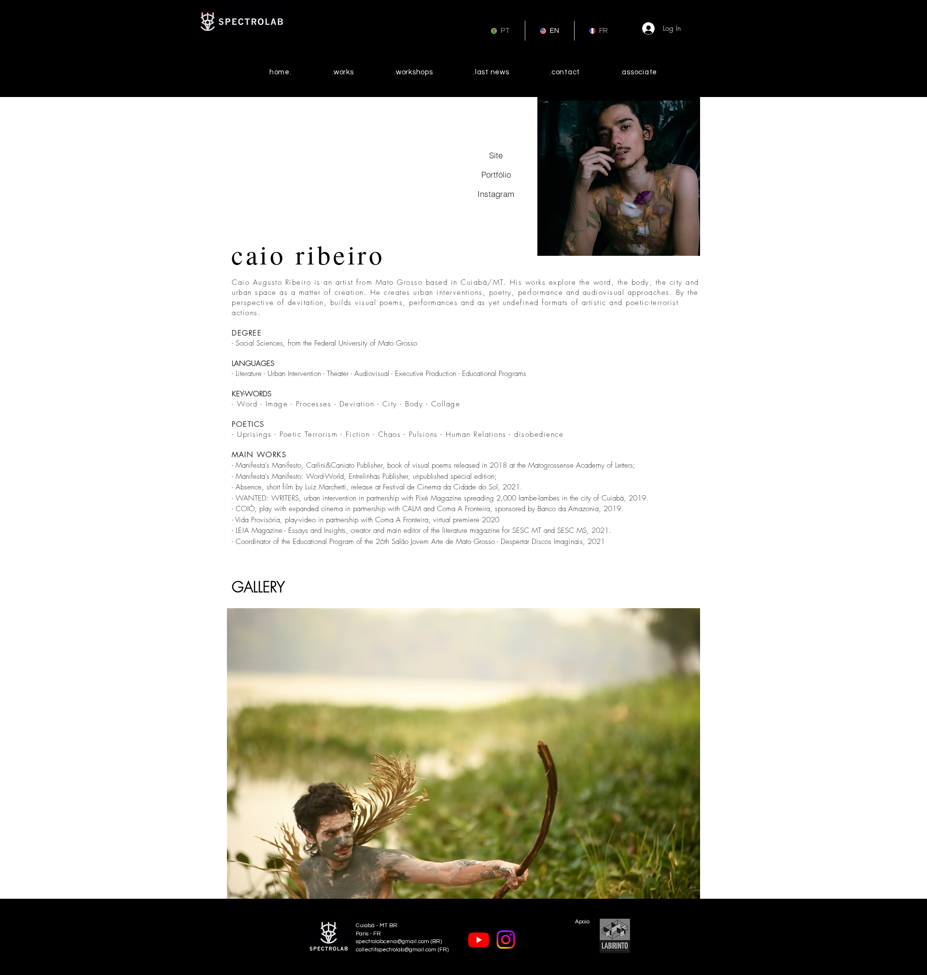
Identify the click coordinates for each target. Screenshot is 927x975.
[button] (463, 753)
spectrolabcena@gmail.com (392, 941)
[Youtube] (478, 939)
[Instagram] (505, 939)
